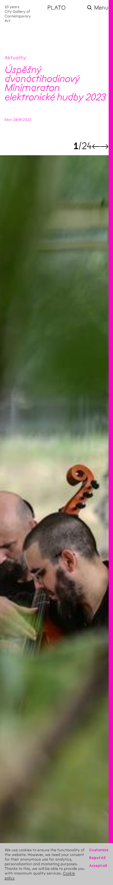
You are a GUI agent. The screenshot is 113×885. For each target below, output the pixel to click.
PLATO (56, 8)
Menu (101, 8)
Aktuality (15, 58)
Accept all (98, 865)
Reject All (97, 858)
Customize (98, 850)
